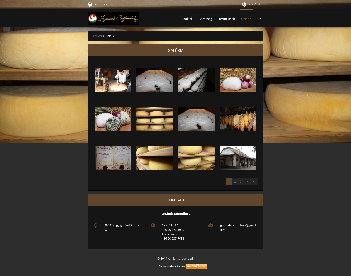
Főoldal (187, 19)
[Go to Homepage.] (113, 20)
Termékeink (227, 19)
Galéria (246, 19)
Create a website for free (172, 266)
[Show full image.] (113, 80)
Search (90, 4)
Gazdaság (205, 19)
